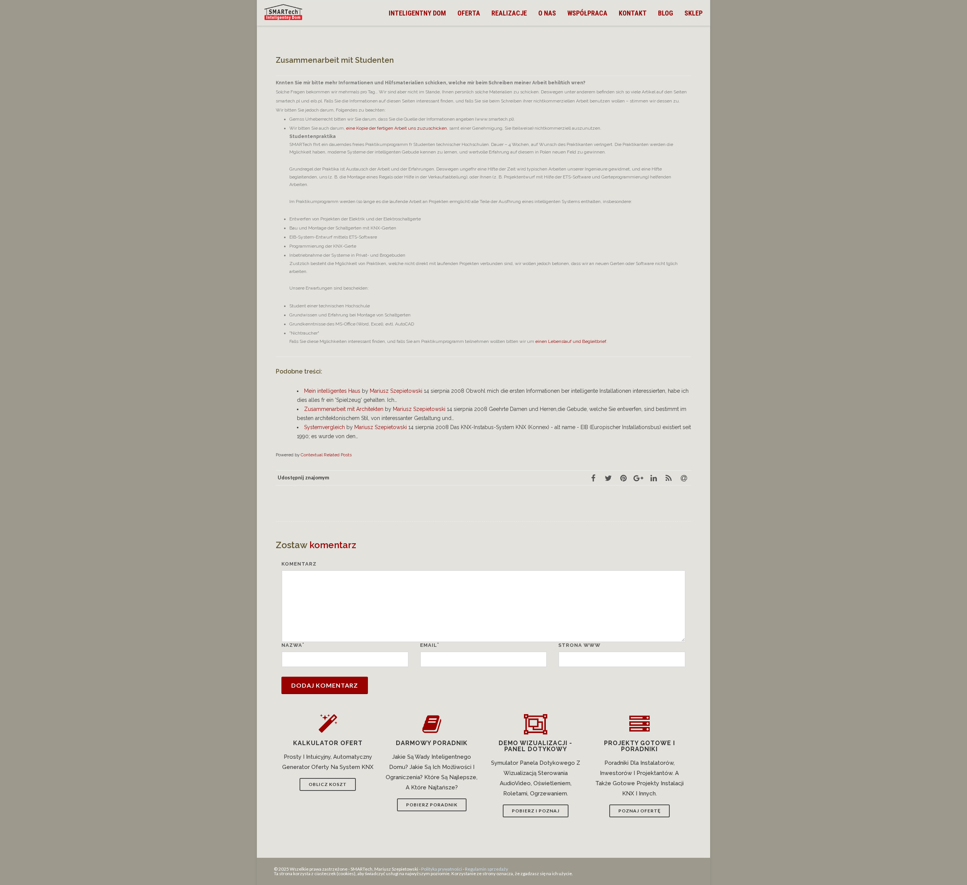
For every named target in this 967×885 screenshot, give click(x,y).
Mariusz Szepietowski (396, 391)
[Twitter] (608, 477)
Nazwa (291, 645)
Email (428, 645)
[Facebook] (593, 477)
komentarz (299, 563)
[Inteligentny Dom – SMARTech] (285, 12)
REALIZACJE (509, 13)
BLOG (665, 13)
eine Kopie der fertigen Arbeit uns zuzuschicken (396, 128)
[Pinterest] (623, 477)
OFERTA (468, 13)
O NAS (547, 13)
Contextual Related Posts (326, 454)
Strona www (579, 645)
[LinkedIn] (653, 477)
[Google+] (638, 477)
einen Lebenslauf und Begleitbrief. (571, 341)
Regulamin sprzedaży (486, 869)
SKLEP (693, 13)
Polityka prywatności (441, 869)
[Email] (683, 477)
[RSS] (668, 477)
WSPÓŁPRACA (587, 13)
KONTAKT (633, 13)
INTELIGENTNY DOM (417, 13)
